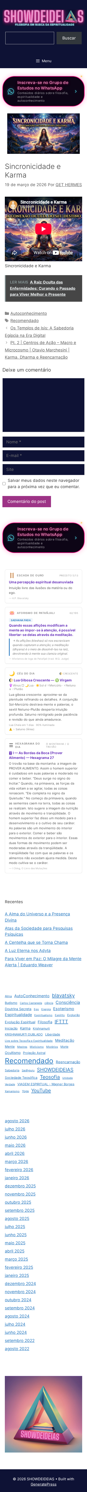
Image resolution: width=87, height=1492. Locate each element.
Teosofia (50, 1077)
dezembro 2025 (20, 1186)
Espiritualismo (43, 1015)
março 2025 (16, 1259)
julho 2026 (15, 1129)
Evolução (73, 1015)
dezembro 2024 (20, 1283)
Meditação (64, 1040)
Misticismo (37, 1046)
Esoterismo (63, 1008)
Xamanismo (12, 1091)
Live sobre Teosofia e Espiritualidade (29, 1040)
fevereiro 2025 (19, 1267)
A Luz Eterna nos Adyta (28, 950)
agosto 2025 (17, 1218)
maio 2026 (15, 1145)
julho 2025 (15, 1226)
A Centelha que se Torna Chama (36, 942)
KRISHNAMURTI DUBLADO (24, 1034)
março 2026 (16, 1161)
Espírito (60, 1015)
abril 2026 (15, 1153)
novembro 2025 (20, 1194)
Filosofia (45, 1022)
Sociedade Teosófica (21, 1078)
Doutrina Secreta (18, 1009)
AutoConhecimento (32, 995)
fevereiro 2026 (19, 1169)
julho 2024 (15, 1324)
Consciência (68, 1002)
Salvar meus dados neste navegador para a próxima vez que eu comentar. (44, 483)
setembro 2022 (20, 1340)
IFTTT (61, 1021)
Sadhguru (28, 1070)
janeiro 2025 (17, 1275)
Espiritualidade (18, 1014)
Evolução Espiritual (20, 1022)
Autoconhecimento (28, 313)
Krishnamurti (41, 1028)
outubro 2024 (18, 1299)
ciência (48, 1003)
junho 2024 (16, 1332)
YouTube (41, 1090)
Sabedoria (12, 1070)
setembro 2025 (20, 1210)
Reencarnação (68, 1062)
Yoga (25, 1091)
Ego (36, 1009)
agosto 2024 (17, 1316)
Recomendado (24, 320)
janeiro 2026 (17, 1177)
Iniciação (11, 1028)
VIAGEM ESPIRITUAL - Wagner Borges (45, 1084)
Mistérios (52, 1046)
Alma (8, 996)
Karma (25, 1028)
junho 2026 (16, 1137)
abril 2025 (14, 1251)
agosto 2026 (17, 1121)
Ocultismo (13, 1053)
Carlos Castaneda (31, 1003)
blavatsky (63, 995)
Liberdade (52, 1034)
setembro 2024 (20, 1308)
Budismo (11, 1003)
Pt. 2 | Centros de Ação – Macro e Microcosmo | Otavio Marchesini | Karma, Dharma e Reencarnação (40, 350)
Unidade (67, 1078)
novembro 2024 (20, 1291)
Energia (46, 1009)
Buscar (69, 38)
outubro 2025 (18, 1202)
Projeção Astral (34, 1053)
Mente (10, 1046)
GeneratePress (44, 1484)
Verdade (10, 1084)
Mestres (22, 1046)
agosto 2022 (17, 1348)
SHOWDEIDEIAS (55, 1070)
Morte (64, 1046)
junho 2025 (16, 1234)
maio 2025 (15, 1243)
